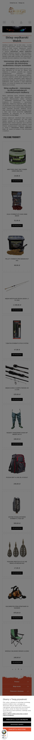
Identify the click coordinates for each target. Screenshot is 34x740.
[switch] (4, 737)
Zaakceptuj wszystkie (17, 729)
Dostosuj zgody (17, 724)
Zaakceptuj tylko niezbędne (17, 719)
